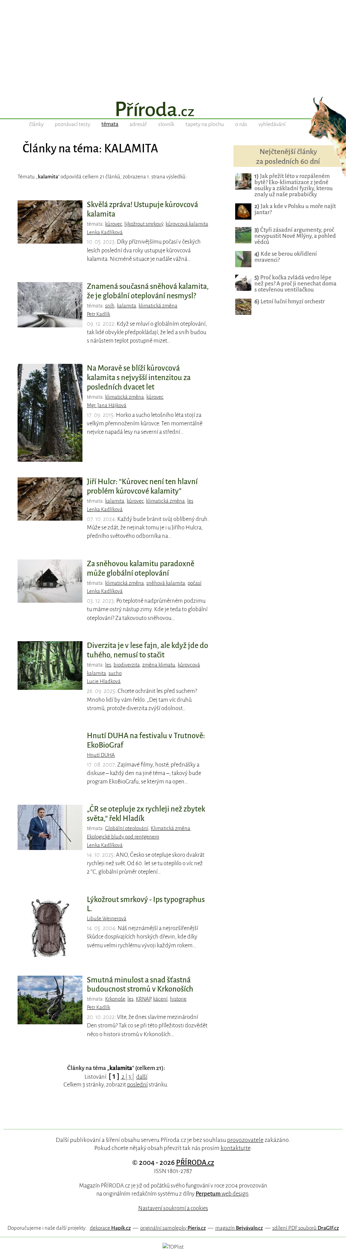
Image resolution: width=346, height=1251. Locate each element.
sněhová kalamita (165, 583)
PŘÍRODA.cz (195, 1162)
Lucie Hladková (104, 681)
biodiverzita (127, 665)
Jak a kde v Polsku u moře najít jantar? (295, 209)
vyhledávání (272, 124)
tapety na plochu (205, 124)
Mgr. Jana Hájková (106, 405)
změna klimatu (158, 665)
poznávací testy (72, 124)
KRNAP (143, 999)
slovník (166, 124)
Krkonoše (115, 999)
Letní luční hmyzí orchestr (289, 301)
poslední (137, 1084)
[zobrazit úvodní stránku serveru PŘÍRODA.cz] (173, 110)
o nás (241, 124)
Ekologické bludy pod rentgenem (123, 837)
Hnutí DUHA (101, 755)
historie (178, 999)
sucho (115, 673)
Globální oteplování (126, 828)
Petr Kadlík (98, 314)
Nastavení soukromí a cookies (173, 1208)
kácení (160, 999)
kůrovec (113, 224)
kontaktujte (235, 1148)
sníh (110, 305)
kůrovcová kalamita (187, 224)
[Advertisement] (173, 47)
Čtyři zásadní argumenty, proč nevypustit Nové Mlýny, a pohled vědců (295, 236)
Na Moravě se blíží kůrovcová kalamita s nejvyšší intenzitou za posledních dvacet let (139, 377)
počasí (194, 583)
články (36, 124)
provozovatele (245, 1139)
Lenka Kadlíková (105, 232)
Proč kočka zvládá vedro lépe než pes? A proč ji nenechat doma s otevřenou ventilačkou (295, 283)
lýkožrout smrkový (143, 224)
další (141, 1077)
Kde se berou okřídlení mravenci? (285, 257)
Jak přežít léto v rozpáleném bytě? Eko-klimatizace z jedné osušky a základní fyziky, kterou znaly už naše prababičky (293, 185)
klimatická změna (158, 305)
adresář (138, 124)
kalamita (126, 305)
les (190, 501)
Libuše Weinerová (106, 918)
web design (222, 1194)
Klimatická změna (170, 828)
